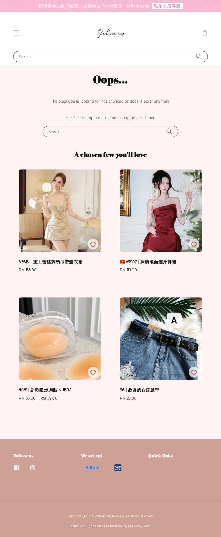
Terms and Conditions (86, 526)
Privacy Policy (140, 526)
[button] (16, 33)
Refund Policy (116, 526)
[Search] (199, 56)
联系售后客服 (167, 6)
